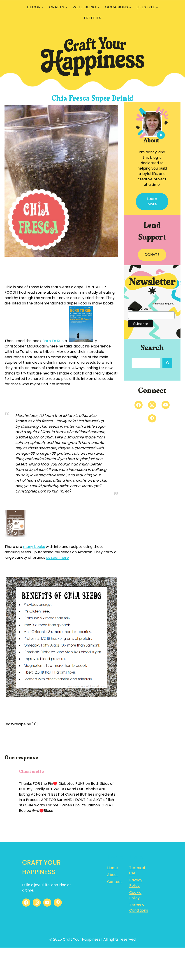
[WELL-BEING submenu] (98, 7)
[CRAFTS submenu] (66, 7)
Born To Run (53, 340)
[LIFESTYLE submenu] (157, 7)
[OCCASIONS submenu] (130, 7)
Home (112, 867)
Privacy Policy (135, 883)
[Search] (167, 363)
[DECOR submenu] (43, 7)
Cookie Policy (135, 895)
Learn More (152, 201)
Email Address (139, 308)
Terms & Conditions (138, 907)
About (112, 874)
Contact (114, 881)
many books (34, 546)
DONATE (152, 254)
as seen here (57, 557)
